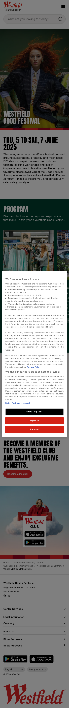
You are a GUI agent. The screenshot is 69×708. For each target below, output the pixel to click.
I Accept (34, 429)
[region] (34, 354)
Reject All (35, 420)
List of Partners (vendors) (17, 403)
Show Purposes (34, 412)
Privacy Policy (33, 367)
